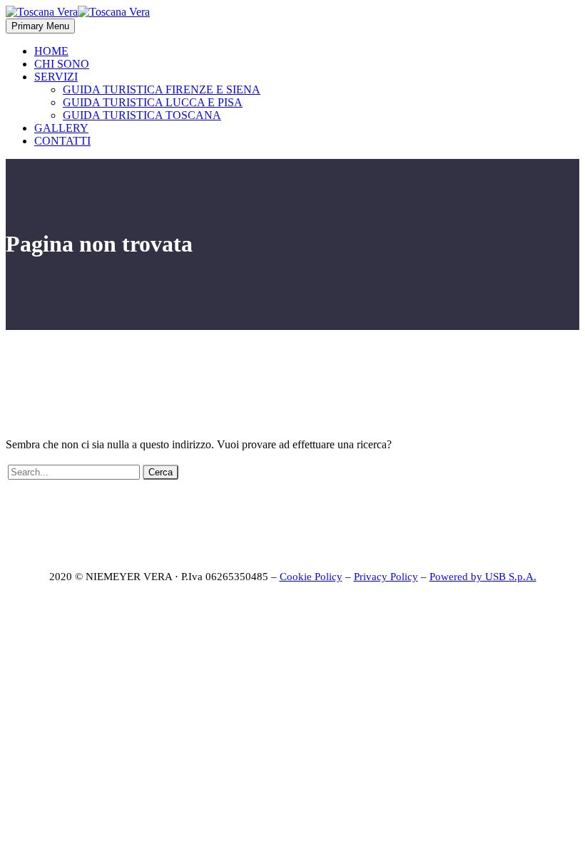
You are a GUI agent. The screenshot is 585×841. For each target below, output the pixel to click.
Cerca (160, 472)
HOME (51, 51)
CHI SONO (61, 64)
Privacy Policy (386, 576)
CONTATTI (62, 141)
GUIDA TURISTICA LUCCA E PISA (153, 102)
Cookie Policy (311, 576)
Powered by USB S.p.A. (482, 576)
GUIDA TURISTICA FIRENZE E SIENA (161, 89)
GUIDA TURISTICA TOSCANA (142, 115)
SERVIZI (56, 77)
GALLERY (61, 128)
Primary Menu (40, 26)
